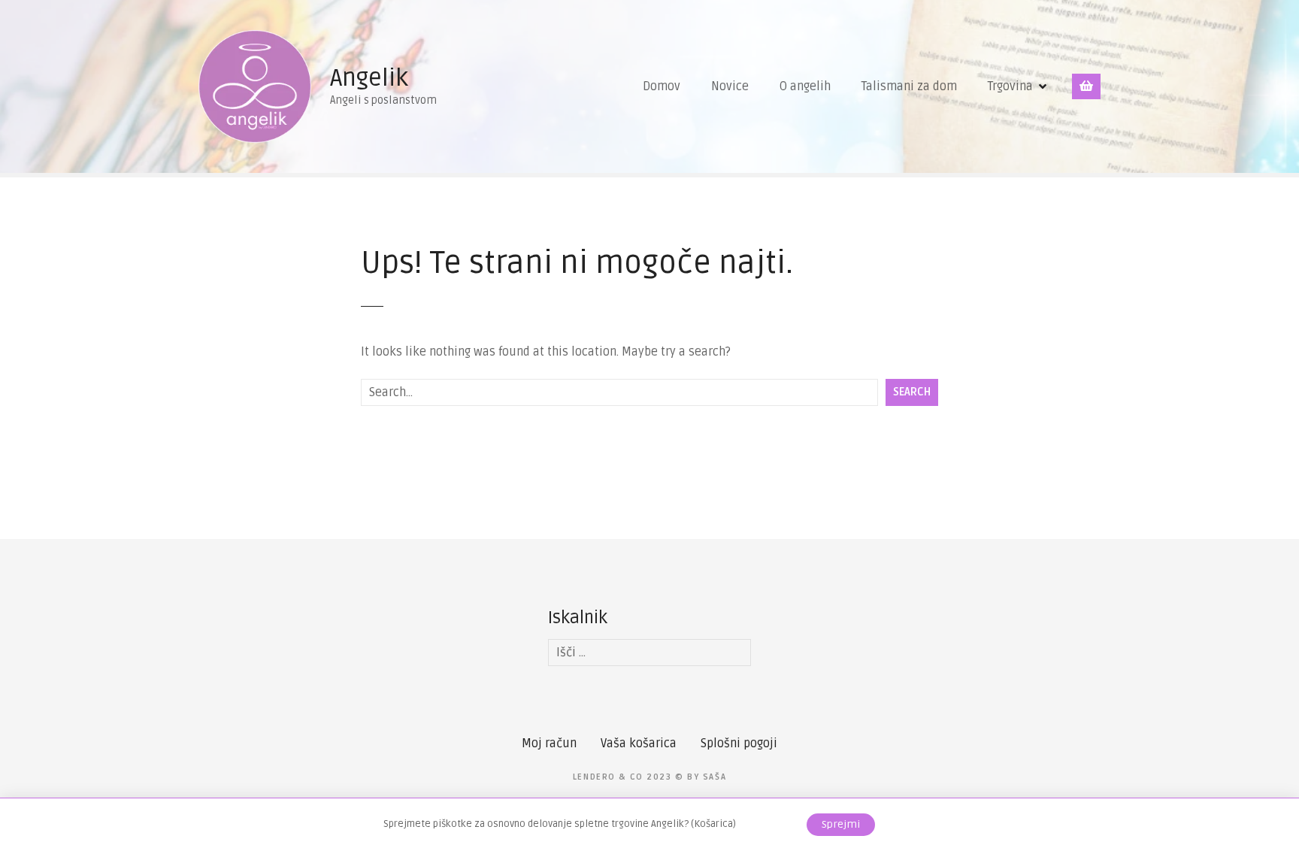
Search (912, 392)
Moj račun (549, 743)
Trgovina (1010, 86)
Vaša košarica (639, 743)
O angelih (805, 86)
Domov (661, 86)
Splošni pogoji (739, 743)
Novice (730, 86)
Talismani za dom (909, 86)
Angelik (369, 77)
